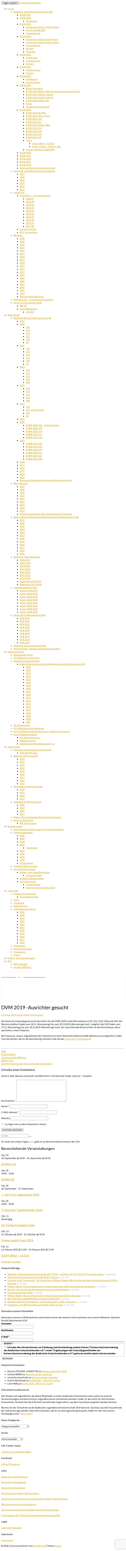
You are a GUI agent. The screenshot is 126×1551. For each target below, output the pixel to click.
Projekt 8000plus (22, 967)
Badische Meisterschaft (26, 755)
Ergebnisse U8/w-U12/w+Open (42, 39)
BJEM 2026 (25, 17)
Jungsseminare (34, 875)
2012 (22, 269)
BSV (9, 961)
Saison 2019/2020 (29, 608)
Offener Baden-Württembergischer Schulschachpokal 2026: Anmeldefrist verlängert (51, 1286)
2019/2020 (25, 578)
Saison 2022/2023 (29, 599)
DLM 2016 (25, 639)
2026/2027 (25, 559)
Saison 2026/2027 (29, 590)
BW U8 (23, 305)
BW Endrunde (21, 483)
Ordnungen (19, 945)
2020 (22, 422)
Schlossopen (26, 863)
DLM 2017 (25, 636)
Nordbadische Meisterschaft (28, 786)
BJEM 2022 (25, 66)
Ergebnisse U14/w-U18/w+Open (42, 27)
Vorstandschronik (29, 896)
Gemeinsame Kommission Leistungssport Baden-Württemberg (34, 1498)
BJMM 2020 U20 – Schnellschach (42, 425)
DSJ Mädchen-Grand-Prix (27, 657)
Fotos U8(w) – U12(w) (43, 143)
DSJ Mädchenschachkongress (29, 728)
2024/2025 (25, 566)
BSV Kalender (21, 964)
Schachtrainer (33, 884)
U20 (28, 327)
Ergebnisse (31, 21)
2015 (22, 259)
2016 (22, 256)
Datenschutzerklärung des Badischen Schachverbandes (30, 1509)
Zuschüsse (19, 902)
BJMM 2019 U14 (34, 449)
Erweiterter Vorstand (25, 893)
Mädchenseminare (23, 654)
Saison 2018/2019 (29, 612)
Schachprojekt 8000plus (13, 1056)
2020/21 (30, 216)
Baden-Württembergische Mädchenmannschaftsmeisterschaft (46, 517)
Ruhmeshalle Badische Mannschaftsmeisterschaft (46, 480)
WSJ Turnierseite (28, 232)
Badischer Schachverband (14, 1476)
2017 (22, 253)
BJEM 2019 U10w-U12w (38, 115)
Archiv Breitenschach (25, 869)
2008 (22, 281)
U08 (28, 382)
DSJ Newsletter (22, 725)
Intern (17, 954)
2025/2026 (25, 563)
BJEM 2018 (25, 152)
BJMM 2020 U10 (34, 437)
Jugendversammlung (25, 909)
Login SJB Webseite (11, 1527)
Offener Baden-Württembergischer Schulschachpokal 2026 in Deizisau (44, 1295)
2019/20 (30, 220)
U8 (27, 342)
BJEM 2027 (25, 14)
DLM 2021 (25, 624)
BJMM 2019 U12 (34, 452)
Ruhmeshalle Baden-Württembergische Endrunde (46, 514)
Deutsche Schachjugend (13, 1482)
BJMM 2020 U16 (34, 428)
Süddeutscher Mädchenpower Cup (37, 743)
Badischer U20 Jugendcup (27, 556)
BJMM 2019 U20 (34, 443)
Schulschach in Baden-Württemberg (20, 1493)
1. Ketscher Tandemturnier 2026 (22, 1210)
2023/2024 (25, 569)
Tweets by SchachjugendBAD (16, 1451)
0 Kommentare (36, 1015)
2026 (22, 177)
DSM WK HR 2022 (28, 752)
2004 (22, 293)
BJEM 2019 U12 (34, 122)
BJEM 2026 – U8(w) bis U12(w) (44, 1380)
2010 (22, 275)
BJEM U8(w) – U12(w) (15, 1255)
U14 (28, 333)
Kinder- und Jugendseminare (35, 872)
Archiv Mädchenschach (25, 734)
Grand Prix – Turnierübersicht (35, 195)
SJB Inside (12, 890)
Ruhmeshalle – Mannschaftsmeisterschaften (37, 648)
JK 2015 (30, 311)
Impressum (20, 951)
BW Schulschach (28, 823)
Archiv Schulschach (23, 820)
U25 (28, 406)
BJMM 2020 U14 (34, 431)
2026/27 (30, 198)
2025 (22, 180)
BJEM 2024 (25, 36)
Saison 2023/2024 (29, 596)
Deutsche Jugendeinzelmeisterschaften (34, 171)
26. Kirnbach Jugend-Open (18, 1225)
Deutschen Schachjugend (78, 1038)
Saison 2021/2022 (29, 602)
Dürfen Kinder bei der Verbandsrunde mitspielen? (27, 1062)
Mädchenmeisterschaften (27, 661)
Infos (16, 899)
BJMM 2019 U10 (34, 455)
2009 (22, 278)
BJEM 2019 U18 (34, 134)
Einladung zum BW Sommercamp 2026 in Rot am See (35, 1304)
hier (32, 1141)
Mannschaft (13, 314)
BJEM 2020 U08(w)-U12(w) (39, 94)
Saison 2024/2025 (29, 593)
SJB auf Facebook (10, 1464)
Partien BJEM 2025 (35, 30)
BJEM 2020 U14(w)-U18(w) (39, 97)
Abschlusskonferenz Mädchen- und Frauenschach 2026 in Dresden (41, 1301)
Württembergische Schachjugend (18, 1504)
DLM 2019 (25, 630)
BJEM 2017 (25, 155)
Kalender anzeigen (11, 1261)
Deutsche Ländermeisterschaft (30, 615)
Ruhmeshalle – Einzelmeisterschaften (33, 299)
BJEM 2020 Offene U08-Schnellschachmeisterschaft (53, 91)
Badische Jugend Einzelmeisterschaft (33, 11)
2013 (22, 265)
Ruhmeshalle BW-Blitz (32, 296)
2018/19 (30, 223)
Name (5, 1106)
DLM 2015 (25, 642)
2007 (22, 284)
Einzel (10, 8)
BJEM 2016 (25, 158)
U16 (28, 330)
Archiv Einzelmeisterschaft (28, 302)
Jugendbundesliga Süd (25, 587)
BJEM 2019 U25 (34, 137)
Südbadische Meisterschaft (27, 801)
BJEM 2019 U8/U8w (36, 112)
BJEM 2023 (25, 54)
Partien (30, 48)
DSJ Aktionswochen (30, 737)
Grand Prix (19, 192)
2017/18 (30, 226)
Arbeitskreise (21, 905)
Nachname (7, 1330)
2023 (22, 186)
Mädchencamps (28, 740)
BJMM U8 (7, 1179)
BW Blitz (18, 235)
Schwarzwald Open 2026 (20, 1292)
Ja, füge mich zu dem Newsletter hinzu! (25, 1124)
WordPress (39, 1545)
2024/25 (30, 204)
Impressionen (33, 33)
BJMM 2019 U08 (34, 458)
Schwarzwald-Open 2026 (17, 1240)
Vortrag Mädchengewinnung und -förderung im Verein (42, 731)
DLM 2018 (25, 633)
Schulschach (13, 746)
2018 (22, 250)
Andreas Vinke (22, 1015)
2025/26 (30, 201)
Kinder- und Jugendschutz (21, 958)
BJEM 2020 (25, 85)
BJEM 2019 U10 (34, 118)
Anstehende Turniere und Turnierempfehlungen (39, 829)
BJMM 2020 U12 (34, 434)
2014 (22, 262)
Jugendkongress (28, 308)
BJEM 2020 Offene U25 (37, 100)
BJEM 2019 (25, 109)
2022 (22, 189)
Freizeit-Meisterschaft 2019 (40, 149)
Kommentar (8, 1100)
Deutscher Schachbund (13, 1487)
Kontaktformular (23, 948)
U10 (28, 339)
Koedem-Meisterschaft (32, 878)
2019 (22, 247)
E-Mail (5, 1336)
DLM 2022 (25, 621)
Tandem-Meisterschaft (25, 866)
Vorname (6, 1323)
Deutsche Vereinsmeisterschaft (30, 645)
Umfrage (30, 51)
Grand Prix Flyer (28, 229)
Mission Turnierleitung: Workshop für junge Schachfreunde (38, 1289)
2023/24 (30, 207)
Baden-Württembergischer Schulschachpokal (37, 817)
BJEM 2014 (25, 164)
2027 (22, 174)
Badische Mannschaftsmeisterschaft (32, 318)
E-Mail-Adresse (10, 1112)
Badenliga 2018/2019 (30, 581)
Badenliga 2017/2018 (30, 584)
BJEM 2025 (25, 24)
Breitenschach (15, 826)
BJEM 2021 (25, 76)
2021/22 (30, 213)
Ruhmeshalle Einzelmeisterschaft (37, 167)
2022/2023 (25, 572)
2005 (22, 290)
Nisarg (58, 1545)
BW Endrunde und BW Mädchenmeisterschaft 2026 (33, 1298)
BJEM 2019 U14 (34, 128)
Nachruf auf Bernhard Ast (39, 1374)
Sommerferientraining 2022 (40, 887)
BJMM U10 (8, 1164)
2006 (22, 287)
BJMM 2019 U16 (34, 446)
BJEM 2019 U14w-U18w (38, 125)
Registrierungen (34, 88)
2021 (22, 244)
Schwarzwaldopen (23, 832)
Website (5, 1118)
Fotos (29, 103)
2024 (22, 183)
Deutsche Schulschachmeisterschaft (32, 749)
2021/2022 (25, 575)
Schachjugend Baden (30, 2)
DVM (3, 1051)
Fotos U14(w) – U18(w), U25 (46, 146)
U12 (28, 336)
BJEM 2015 (25, 161)
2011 (22, 272)
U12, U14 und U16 (35, 409)
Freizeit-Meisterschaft (37, 106)
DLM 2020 (25, 627)
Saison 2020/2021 (29, 605)
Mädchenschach (15, 651)
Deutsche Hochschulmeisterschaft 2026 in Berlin (32, 1277)
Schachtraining (28, 881)
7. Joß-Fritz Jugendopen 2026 (20, 1194)
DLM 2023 (25, 618)
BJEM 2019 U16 (34, 131)
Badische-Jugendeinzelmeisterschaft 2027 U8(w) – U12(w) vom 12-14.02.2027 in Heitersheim (55, 1274)
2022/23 (30, 210)
